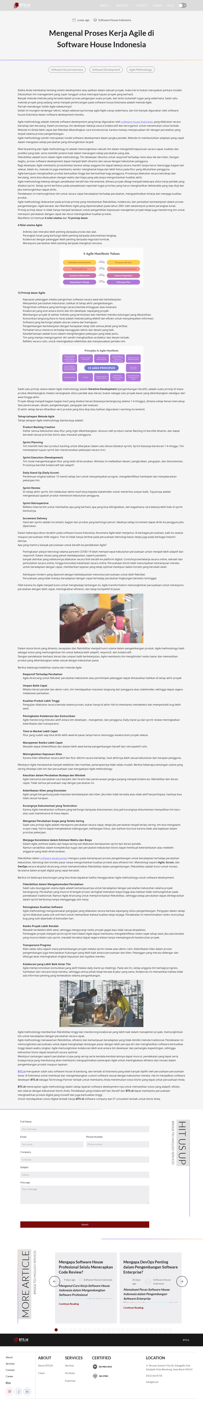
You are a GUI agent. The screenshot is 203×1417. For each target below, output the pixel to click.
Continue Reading (69, 1303)
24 (170, 1329)
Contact (10, 1369)
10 (103, 1329)
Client (41, 1373)
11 (108, 1329)
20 (151, 1329)
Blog (8, 1382)
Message (25, 1182)
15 (127, 1329)
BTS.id (186, 1340)
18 (141, 1329)
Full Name (25, 1121)
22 (160, 1329)
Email (23, 1136)
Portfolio (70, 1373)
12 (113, 1329)
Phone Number (94, 1136)
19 (146, 1329)
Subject (24, 1167)
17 (137, 1329)
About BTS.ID (45, 1365)
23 (165, 1329)
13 (118, 1329)
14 (122, 1329)
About (9, 1357)
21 (156, 1329)
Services (10, 1363)
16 (132, 1329)
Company (25, 1151)
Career (9, 1376)
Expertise (70, 1380)
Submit (84, 1224)
